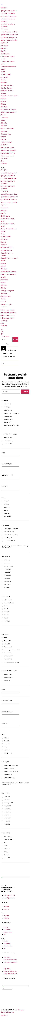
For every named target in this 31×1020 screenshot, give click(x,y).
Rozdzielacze (6, 134)
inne (6, 510)
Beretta (4, 48)
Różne (3, 137)
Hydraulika (4, 42)
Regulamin (7, 957)
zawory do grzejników (9, 40)
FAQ (5, 934)
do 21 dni (7, 563)
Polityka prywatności (10, 962)
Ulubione (4, 163)
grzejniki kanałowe (8, 13)
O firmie (6, 907)
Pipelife (4, 123)
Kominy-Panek (6, 88)
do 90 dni (7, 560)
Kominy (4, 83)
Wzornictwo (8, 443)
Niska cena (8, 437)
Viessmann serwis (7, 156)
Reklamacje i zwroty (10, 960)
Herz (3, 72)
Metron (3, 98)
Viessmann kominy (8, 153)
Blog (2, 161)
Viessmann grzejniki (8, 150)
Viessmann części (7, 148)
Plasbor (4, 126)
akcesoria (7, 404)
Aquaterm (4, 46)
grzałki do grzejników (9, 37)
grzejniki (7, 407)
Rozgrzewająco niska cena (11, 413)
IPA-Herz (4, 77)
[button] (9, 167)
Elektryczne (5, 54)
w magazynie (8, 566)
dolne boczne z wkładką (11, 528)
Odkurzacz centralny (8, 112)
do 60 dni (7, 581)
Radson (4, 131)
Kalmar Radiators (9, 602)
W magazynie (8, 419)
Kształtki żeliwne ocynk (9, 96)
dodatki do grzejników (9, 32)
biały (6, 501)
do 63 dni (7, 584)
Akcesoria (4, 29)
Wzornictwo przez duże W (11, 425)
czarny (7, 507)
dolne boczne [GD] (9, 540)
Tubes (6, 615)
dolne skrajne (8, 537)
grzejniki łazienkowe (8, 16)
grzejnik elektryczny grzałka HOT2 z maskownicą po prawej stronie (15, 546)
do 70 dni (7, 587)
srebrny (6, 513)
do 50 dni (7, 578)
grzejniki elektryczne (8, 11)
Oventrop (4, 118)
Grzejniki (4, 8)
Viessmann (4, 145)
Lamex (3, 101)
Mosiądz (4, 107)
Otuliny (3, 115)
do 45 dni (7, 575)
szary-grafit (8, 516)
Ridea (6, 608)
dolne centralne (9, 531)
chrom (6, 504)
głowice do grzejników (9, 35)
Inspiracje (4, 158)
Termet (3, 139)
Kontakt (6, 909)
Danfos (3, 51)
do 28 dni (7, 572)
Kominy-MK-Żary (7, 85)
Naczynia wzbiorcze (8, 109)
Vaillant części (6, 142)
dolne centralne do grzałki (11, 534)
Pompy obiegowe (7, 128)
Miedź (3, 104)
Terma (6, 612)
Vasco (6, 618)
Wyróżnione (8, 422)
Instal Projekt (6, 74)
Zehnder (7, 621)
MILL (6, 605)
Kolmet (3, 80)
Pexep (3, 120)
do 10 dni (7, 569)
